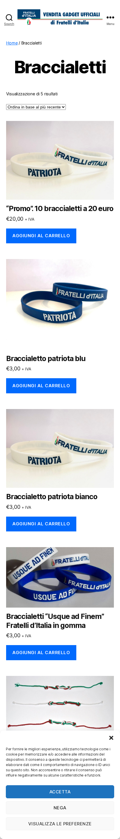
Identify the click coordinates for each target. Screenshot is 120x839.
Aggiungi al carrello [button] (41, 235)
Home (12, 42)
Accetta (60, 792)
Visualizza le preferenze (60, 823)
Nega (60, 808)
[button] (111, 738)
